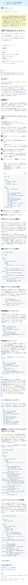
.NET (16, 12)
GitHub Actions (6, 10)
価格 (2, 580)
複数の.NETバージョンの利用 (9, 249)
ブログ (15, 580)
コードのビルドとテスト (8, 12)
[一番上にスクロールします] (25, 582)
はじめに (4, 79)
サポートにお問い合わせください (9, 569)
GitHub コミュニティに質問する (9, 567)
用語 (12, 578)
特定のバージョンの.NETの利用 (10, 287)
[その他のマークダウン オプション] (14, 45)
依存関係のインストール (10, 311)
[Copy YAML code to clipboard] (25, 173)
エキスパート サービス (8, 580)
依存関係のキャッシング (8, 341)
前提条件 (4, 100)
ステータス (22, 578)
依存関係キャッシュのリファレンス (15, 357)
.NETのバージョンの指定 (10, 219)
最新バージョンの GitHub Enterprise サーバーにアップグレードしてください (13, 23)
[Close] (24, 2)
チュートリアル (14, 10)
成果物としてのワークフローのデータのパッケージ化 (14, 430)
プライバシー (16, 578)
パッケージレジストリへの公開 (12, 500)
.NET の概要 (17, 110)
